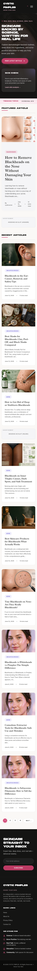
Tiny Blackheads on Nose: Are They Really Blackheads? (18, 605)
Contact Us (7, 924)
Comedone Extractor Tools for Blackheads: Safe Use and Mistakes (18, 728)
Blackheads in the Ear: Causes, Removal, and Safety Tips (16, 279)
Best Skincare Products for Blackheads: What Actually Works (17, 542)
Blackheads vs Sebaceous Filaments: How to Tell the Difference (18, 791)
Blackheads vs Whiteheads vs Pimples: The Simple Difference (18, 665)
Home (5, 912)
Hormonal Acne (28, 101)
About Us (6, 916)
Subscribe (18, 868)
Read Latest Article (13, 61)
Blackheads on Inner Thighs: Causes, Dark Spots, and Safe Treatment (18, 479)
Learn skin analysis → (13, 87)
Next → (29, 820)
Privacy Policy (8, 920)
